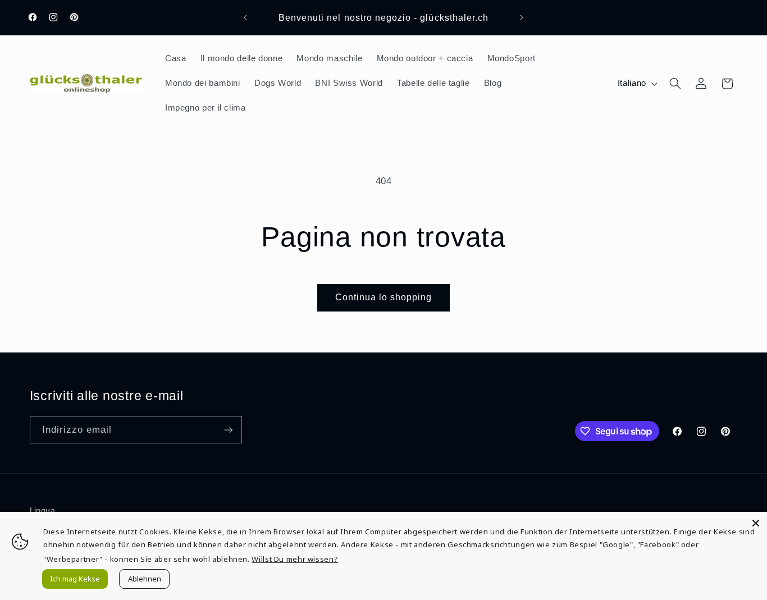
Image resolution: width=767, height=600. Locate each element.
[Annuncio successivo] (521, 17)
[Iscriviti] (228, 429)
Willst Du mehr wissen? (295, 559)
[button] (675, 84)
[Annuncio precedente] (245, 17)
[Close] (755, 523)
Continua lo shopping (383, 297)
